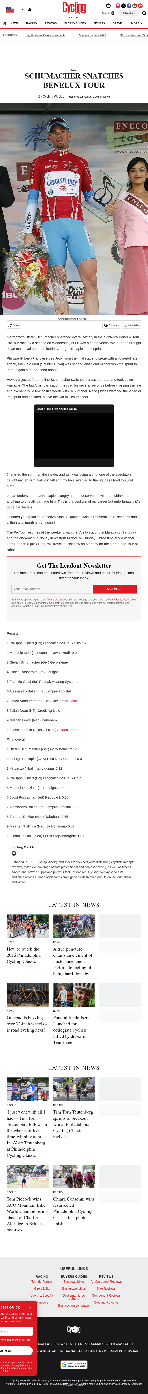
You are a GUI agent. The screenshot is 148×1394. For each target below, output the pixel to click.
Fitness (99, 23)
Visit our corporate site (123, 1380)
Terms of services (57, 599)
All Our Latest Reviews (106, 1281)
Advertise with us (49, 1350)
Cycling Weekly (53, 96)
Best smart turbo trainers (74, 1297)
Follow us (114, 325)
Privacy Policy (19, 1365)
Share (16, 325)
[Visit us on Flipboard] (140, 5)
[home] (5, 23)
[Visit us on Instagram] (118, 5)
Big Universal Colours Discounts (45, 35)
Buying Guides (75, 23)
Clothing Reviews (106, 1302)
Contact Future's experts (52, 1343)
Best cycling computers (74, 1305)
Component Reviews (106, 1295)
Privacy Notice (122, 599)
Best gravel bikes (74, 1288)
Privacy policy (122, 1343)
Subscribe (128, 13)
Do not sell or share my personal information (102, 1350)
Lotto (73, 701)
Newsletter (134, 325)
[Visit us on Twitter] (123, 5)
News (14, 23)
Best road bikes (74, 1281)
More (135, 23)
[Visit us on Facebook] (129, 5)
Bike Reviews (106, 1288)
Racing (31, 23)
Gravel (118, 23)
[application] (74, 435)
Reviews (51, 23)
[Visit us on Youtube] (134, 5)
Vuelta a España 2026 (92, 35)
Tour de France (41, 1281)
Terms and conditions (91, 1343)
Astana (62, 730)
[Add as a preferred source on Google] (74, 1364)
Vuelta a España (41, 1295)
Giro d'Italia (42, 1288)
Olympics (41, 1302)
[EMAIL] (15, 853)
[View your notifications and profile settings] (30, 10)
